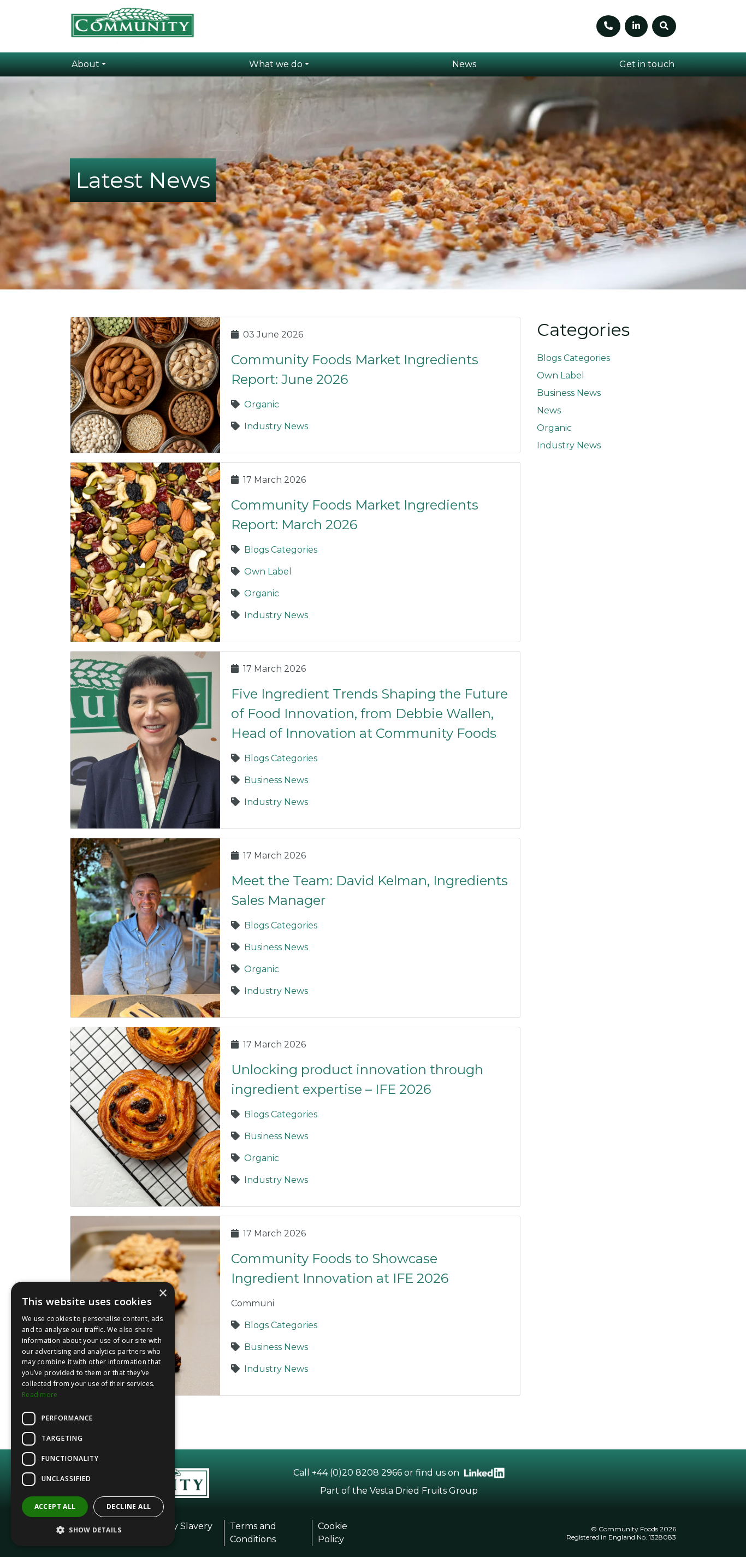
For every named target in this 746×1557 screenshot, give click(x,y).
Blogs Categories (280, 549)
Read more (40, 1394)
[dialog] (93, 1414)
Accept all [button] (55, 1506)
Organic (261, 404)
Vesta (381, 1490)
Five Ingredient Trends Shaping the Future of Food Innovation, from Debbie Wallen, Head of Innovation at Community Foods (369, 713)
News (549, 410)
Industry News (276, 426)
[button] (88, 64)
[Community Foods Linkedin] (484, 1472)
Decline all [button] (128, 1506)
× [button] (162, 1293)
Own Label (268, 571)
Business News (276, 780)
